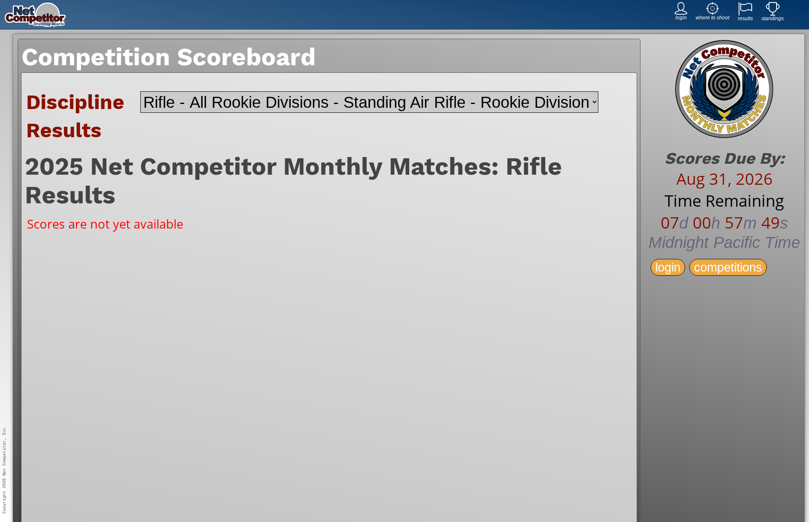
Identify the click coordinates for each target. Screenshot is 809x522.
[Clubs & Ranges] (712, 12)
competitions (728, 267)
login (667, 267)
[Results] (745, 13)
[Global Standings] (773, 13)
